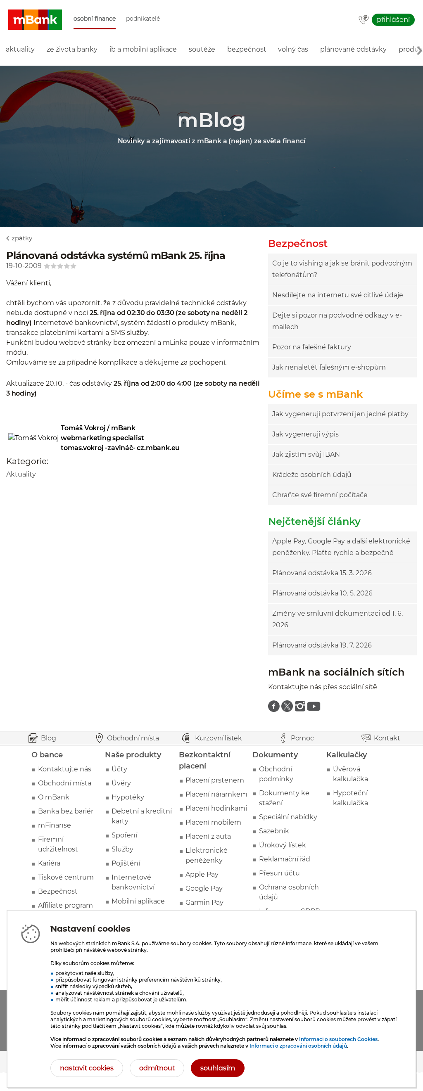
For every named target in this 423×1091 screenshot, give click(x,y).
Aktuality (21, 474)
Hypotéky (128, 797)
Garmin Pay (204, 902)
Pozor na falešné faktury (311, 347)
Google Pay (204, 888)
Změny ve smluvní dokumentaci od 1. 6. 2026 (337, 619)
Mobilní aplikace (138, 901)
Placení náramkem (216, 794)
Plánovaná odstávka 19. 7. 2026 (322, 645)
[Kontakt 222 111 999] (364, 20)
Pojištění (126, 863)
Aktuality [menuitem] (20, 49)
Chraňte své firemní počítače (320, 495)
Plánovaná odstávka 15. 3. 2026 (322, 573)
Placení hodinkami (216, 808)
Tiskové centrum (66, 877)
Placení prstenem (214, 780)
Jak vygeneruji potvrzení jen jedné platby (340, 414)
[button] (35, 19)
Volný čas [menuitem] (293, 49)
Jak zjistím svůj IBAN (306, 454)
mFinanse (54, 825)
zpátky (22, 238)
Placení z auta (208, 836)
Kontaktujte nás (64, 769)
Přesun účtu (279, 873)
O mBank (53, 797)
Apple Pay (202, 874)
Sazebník (274, 831)
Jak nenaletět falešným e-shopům (329, 367)
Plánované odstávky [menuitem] (353, 49)
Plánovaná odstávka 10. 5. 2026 (322, 593)
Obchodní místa (64, 783)
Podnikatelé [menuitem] (143, 18)
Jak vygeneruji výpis (305, 434)
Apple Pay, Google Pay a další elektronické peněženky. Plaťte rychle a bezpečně (341, 547)
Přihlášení (393, 20)
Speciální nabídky (288, 817)
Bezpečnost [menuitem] (246, 49)
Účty (119, 769)
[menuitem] (274, 706)
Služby (122, 849)
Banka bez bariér (65, 811)
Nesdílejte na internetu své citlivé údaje (337, 295)
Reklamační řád (284, 859)
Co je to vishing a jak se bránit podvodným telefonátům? (342, 269)
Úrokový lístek (282, 845)
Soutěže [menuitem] (202, 49)
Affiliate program (65, 905)
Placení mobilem (213, 822)
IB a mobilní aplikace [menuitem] (143, 49)
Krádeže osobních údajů (312, 475)
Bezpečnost (58, 891)
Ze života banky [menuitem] (72, 49)
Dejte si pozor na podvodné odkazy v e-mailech (337, 321)
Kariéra (49, 863)
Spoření (124, 835)
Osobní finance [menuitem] (95, 18)
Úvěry (121, 783)
